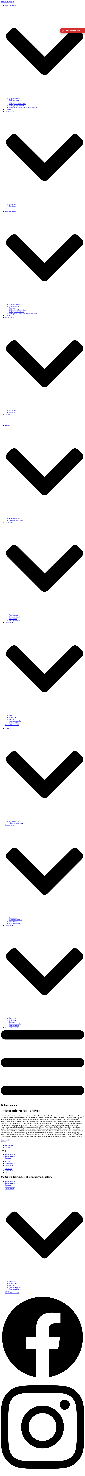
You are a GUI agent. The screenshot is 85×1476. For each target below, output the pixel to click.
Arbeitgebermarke (15, 721)
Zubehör (12, 102)
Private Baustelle (14, 621)
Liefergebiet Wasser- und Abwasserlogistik (23, 107)
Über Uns (12, 715)
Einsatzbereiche (10, 1187)
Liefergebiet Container (16, 106)
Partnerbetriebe (14, 723)
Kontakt (7, 208)
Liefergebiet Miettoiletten (17, 104)
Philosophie (13, 717)
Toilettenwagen (14, 100)
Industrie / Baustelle (15, 617)
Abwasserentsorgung (16, 520)
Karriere (12, 719)
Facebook (12, 206)
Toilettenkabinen (14, 98)
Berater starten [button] (5, 1140)
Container (8, 109)
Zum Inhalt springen (7, 2)
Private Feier (13, 619)
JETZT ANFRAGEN (12, 725)
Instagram (12, 204)
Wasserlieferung (14, 518)
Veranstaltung (13, 615)
